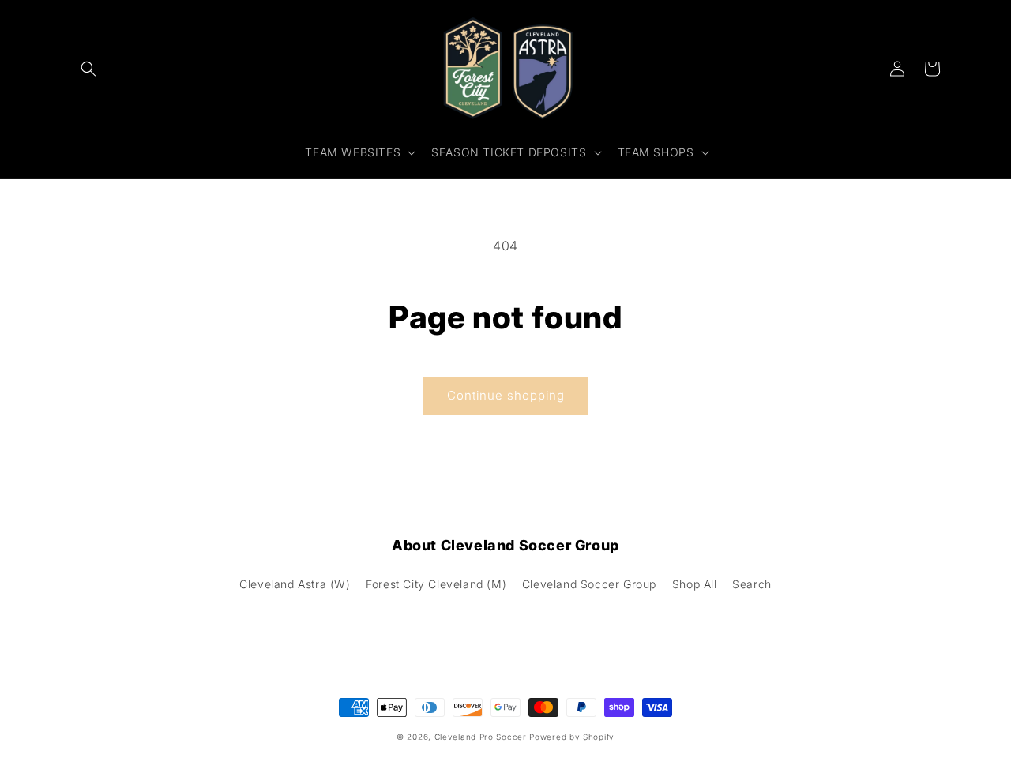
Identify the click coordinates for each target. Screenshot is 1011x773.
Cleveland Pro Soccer (480, 736)
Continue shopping (506, 395)
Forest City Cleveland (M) (436, 584)
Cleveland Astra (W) (294, 584)
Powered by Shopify (571, 736)
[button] (88, 68)
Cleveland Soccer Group (589, 584)
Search (752, 584)
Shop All (694, 584)
